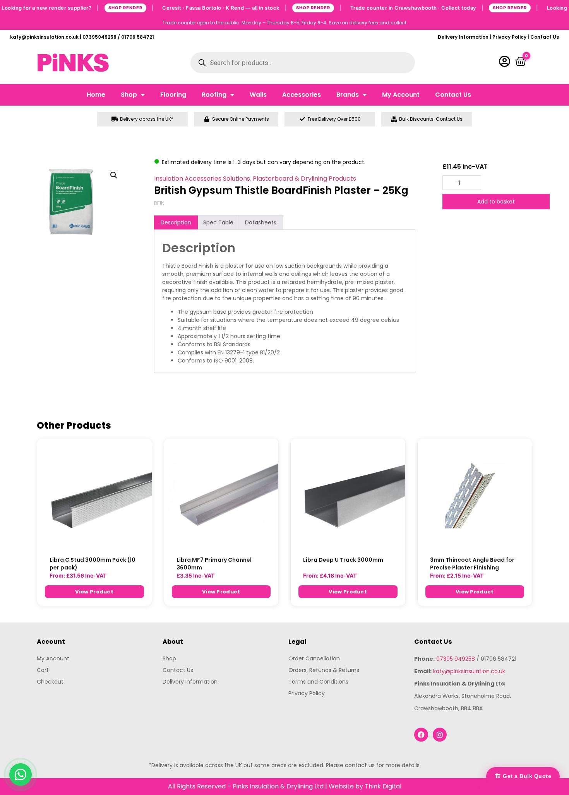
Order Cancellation (314, 658)
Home (96, 94)
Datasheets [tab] (260, 222)
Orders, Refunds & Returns (323, 670)
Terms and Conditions (318, 682)
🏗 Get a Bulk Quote (523, 776)
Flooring (173, 94)
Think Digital (383, 786)
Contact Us (544, 37)
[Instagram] (440, 735)
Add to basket (496, 201)
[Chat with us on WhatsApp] (20, 774)
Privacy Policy (509, 37)
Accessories (301, 94)
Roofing (214, 94)
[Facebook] (421, 735)
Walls (258, 94)
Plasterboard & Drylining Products (304, 178)
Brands (347, 94)
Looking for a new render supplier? (78, 7)
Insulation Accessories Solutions (202, 178)
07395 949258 (455, 659)
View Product (94, 591)
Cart (43, 670)
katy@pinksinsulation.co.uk (469, 671)
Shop (129, 94)
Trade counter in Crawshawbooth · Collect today (444, 7)
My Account (401, 94)
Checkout (50, 682)
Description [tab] (176, 222)
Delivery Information (463, 37)
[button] (114, 175)
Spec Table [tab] (218, 222)
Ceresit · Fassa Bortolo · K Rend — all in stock (252, 7)
